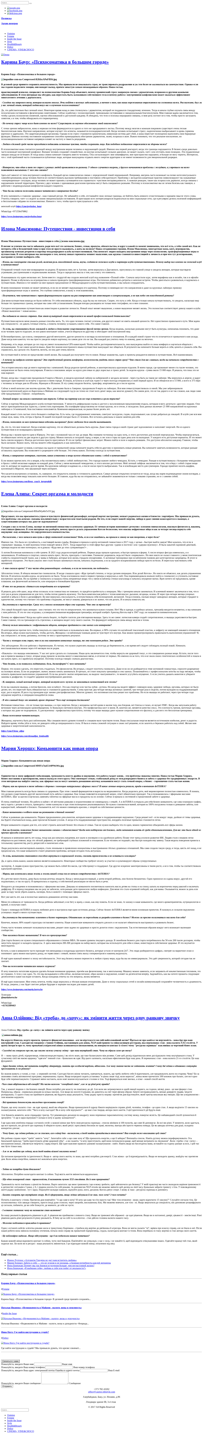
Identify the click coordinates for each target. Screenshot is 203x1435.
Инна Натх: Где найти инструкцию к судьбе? (25, 1332)
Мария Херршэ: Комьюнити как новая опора (49, 748)
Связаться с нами (10, 1361)
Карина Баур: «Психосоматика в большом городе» (55, 62)
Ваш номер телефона (84, 1367)
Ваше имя (67, 1364)
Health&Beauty (14, 44)
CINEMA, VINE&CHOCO (20, 49)
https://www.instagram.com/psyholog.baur (21, 216)
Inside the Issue (14, 39)
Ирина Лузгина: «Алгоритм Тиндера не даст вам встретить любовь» (42, 1260)
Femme (10, 36)
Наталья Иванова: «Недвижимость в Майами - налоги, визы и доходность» (41, 1307)
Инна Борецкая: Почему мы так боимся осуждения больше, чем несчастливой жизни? (50, 1265)
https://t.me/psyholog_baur (29, 206)
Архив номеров (9, 23)
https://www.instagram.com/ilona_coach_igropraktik (26, 481)
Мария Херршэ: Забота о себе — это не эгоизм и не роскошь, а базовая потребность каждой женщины (59, 1263)
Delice (10, 47)
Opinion (11, 33)
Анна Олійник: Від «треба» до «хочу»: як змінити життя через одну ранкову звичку (90, 1017)
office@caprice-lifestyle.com (101, 1392)
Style (9, 41)
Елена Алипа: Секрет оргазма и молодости (47, 493)
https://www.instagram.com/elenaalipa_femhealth (25, 736)
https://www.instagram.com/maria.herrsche (22, 989)
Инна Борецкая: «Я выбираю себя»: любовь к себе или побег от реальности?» (46, 1268)
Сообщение (75, 1383)
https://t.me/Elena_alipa (12, 731)
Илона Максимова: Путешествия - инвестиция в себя (58, 228)
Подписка (6, 18)
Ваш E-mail (113, 1370)
